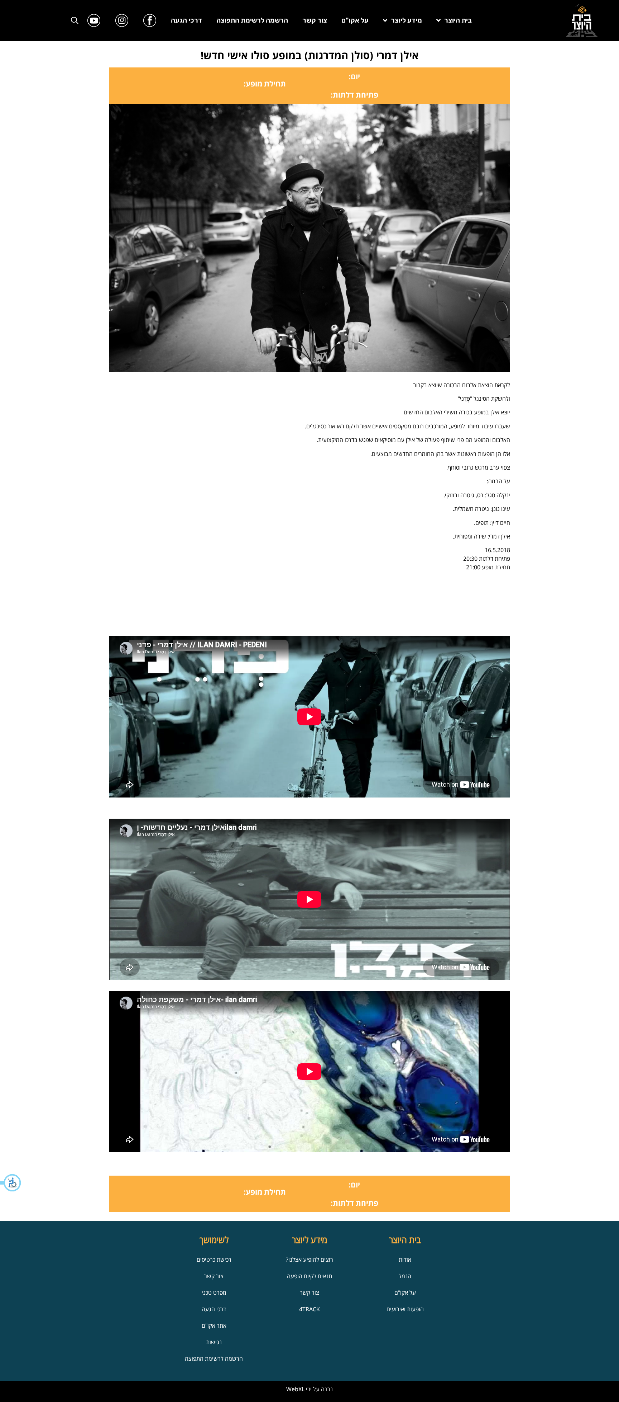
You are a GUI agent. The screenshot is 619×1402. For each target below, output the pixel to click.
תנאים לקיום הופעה (309, 1276)
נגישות (214, 1342)
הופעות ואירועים (405, 1309)
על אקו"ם (355, 20)
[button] (10, 1183)
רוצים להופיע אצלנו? (309, 1260)
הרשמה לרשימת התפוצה (252, 20)
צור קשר (314, 20)
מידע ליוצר (406, 20)
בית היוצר (458, 20)
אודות (405, 1260)
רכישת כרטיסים (214, 1260)
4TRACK (309, 1309)
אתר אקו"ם (214, 1326)
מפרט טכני (214, 1293)
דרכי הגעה (186, 20)
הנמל (405, 1276)
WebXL (295, 1389)
